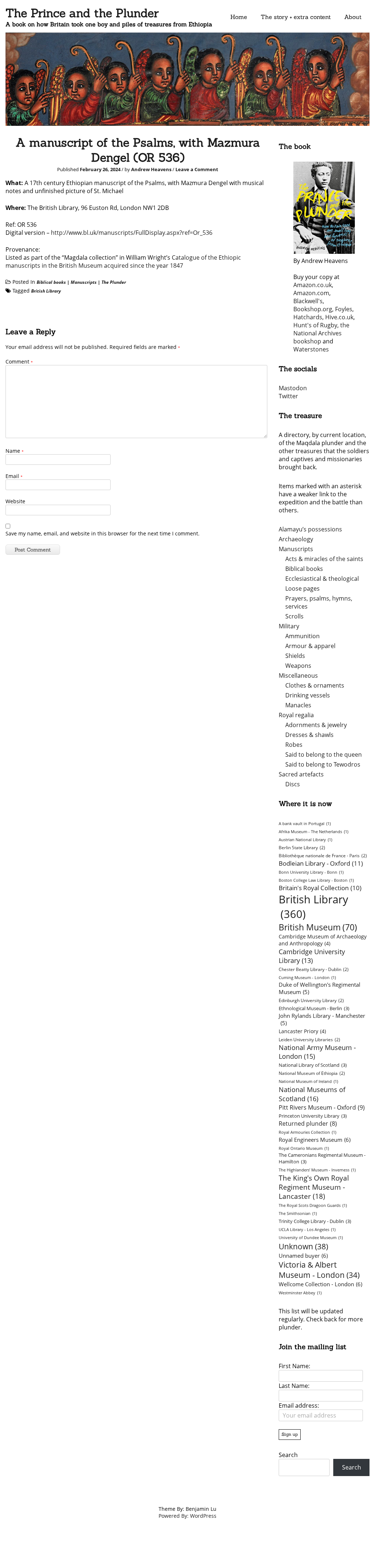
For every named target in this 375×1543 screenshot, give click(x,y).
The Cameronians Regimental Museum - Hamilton (322, 1158)
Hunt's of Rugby (315, 325)
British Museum (318, 927)
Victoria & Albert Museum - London (319, 1270)
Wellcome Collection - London (320, 1284)
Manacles (298, 705)
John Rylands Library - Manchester (322, 1019)
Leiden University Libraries (309, 1039)
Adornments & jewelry (316, 725)
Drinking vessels (307, 695)
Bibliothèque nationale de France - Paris (323, 856)
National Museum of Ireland (308, 1081)
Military (289, 626)
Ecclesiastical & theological (322, 579)
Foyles (343, 309)
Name (14, 450)
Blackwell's (308, 301)
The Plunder (113, 282)
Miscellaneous (298, 675)
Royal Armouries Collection (307, 1132)
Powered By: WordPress (187, 1515)
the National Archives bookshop (321, 333)
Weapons (298, 666)
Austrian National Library (305, 839)
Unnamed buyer (303, 1255)
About (352, 16)
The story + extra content (296, 16)
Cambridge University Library (312, 956)
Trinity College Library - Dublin (315, 1221)
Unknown (303, 1246)
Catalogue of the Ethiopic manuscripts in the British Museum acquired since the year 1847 (123, 261)
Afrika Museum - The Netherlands (313, 831)
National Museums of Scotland (312, 1094)
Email (14, 476)
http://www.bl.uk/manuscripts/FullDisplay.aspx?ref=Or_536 (131, 233)
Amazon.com (311, 293)
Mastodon (293, 388)
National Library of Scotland (313, 1065)
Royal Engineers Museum (314, 1139)
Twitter (288, 396)
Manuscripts (84, 282)
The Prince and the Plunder (82, 12)
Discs (292, 784)
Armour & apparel (310, 646)
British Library (46, 291)
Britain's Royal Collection (320, 888)
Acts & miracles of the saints (324, 559)
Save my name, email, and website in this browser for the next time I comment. (102, 533)
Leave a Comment (196, 169)
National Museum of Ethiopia (312, 1073)
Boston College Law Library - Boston (316, 880)
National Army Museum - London (317, 1052)
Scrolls (294, 616)
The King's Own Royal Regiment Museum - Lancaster (314, 1187)
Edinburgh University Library (311, 1000)
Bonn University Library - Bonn (311, 872)
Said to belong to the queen (323, 754)
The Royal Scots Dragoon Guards (313, 1205)
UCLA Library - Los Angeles (307, 1229)
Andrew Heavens (151, 169)
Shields (295, 656)
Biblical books (51, 282)
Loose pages (302, 588)
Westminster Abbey (300, 1292)
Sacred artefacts (301, 774)
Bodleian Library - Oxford (321, 863)
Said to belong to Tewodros (322, 764)
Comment (19, 361)
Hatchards (307, 317)
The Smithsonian (298, 1213)
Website (15, 501)
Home (238, 16)
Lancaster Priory (302, 1031)
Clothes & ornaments (314, 685)
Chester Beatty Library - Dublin (314, 969)
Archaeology (296, 539)
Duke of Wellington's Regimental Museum (319, 988)
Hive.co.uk (339, 317)
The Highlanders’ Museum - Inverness (317, 1170)
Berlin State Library (302, 847)
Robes (293, 745)
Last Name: (294, 1386)
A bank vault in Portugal (305, 823)
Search (288, 1455)
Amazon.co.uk (312, 285)
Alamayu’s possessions (310, 529)
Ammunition (302, 636)
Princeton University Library (313, 1116)
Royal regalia (296, 715)
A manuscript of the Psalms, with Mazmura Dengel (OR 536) (138, 150)
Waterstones (311, 349)
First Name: (294, 1366)
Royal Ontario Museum (304, 1148)
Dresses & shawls (309, 735)
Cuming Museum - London (307, 977)
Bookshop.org (312, 309)
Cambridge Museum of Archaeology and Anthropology (323, 940)
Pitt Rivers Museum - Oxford (322, 1107)
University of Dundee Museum (311, 1237)
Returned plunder (308, 1123)
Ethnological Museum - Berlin (314, 1008)
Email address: (299, 1405)
